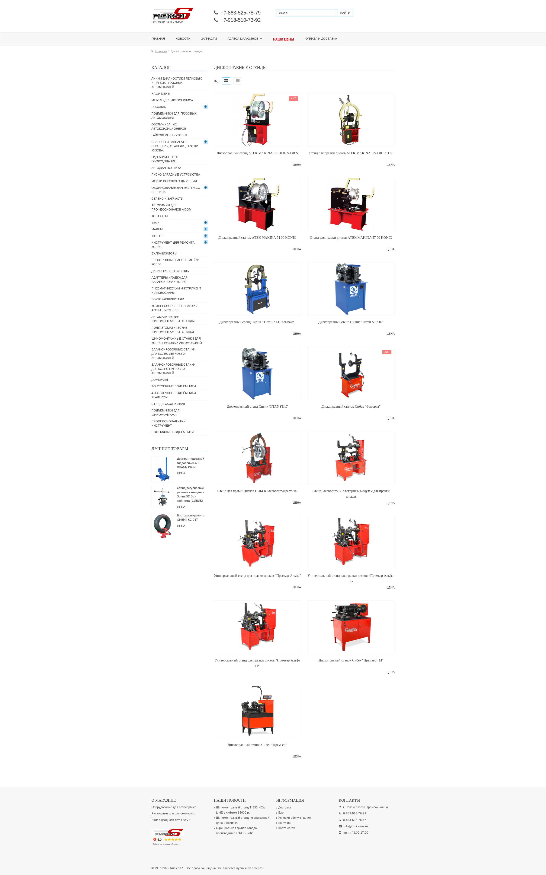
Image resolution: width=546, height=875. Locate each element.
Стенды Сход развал (168, 404)
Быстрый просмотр (257, 143)
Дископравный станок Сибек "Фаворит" (351, 406)
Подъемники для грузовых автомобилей (173, 115)
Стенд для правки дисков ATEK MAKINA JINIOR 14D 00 (351, 153)
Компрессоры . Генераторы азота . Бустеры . (174, 308)
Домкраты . (160, 379)
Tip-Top (157, 236)
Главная (158, 38)
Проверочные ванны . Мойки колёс (175, 262)
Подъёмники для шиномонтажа (165, 412)
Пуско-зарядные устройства (175, 174)
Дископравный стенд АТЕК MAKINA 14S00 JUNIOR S (257, 153)
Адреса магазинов (243, 38)
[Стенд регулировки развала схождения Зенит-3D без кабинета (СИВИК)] (163, 496)
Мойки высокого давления (174, 181)
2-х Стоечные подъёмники (173, 386)
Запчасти (209, 38)
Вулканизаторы (164, 253)
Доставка (284, 807)
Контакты (159, 216)
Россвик (158, 107)
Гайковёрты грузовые (169, 135)
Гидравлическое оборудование (165, 159)
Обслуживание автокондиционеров (168, 126)
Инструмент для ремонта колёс (173, 245)
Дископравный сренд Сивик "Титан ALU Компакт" (257, 322)
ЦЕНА (297, 164)
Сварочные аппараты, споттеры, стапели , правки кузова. (174, 146)
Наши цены (160, 93)
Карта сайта (286, 828)
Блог (281, 812)
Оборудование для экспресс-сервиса (176, 190)
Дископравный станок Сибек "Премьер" (257, 745)
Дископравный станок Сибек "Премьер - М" (351, 660)
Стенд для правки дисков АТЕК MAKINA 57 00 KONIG (351, 237)
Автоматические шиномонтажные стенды (173, 319)
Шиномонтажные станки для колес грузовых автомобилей (176, 340)
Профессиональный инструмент (168, 423)
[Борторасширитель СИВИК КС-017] (162, 526)
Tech (155, 222)
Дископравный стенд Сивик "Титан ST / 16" (350, 322)
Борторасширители (167, 299)
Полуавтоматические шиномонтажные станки (172, 330)
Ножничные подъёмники (172, 432)
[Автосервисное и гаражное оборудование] (179, 13)
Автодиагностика (166, 168)
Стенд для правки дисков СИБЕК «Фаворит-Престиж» (257, 491)
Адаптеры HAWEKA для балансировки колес (169, 279)
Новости (183, 38)
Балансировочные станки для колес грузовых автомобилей (173, 369)
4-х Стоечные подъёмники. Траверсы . (174, 395)
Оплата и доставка (321, 38)
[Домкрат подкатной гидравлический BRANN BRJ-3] (162, 469)
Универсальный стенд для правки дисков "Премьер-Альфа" (257, 575)
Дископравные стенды (170, 271)
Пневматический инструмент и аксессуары (176, 290)
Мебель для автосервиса (172, 100)
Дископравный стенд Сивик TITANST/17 (257, 406)
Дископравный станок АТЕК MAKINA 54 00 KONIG (257, 237)
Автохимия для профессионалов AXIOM (171, 207)
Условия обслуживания (294, 817)
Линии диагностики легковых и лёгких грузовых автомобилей (176, 83)
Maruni (157, 229)
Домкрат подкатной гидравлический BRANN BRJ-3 (190, 463)
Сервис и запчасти (167, 198)
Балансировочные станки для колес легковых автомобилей (173, 354)
